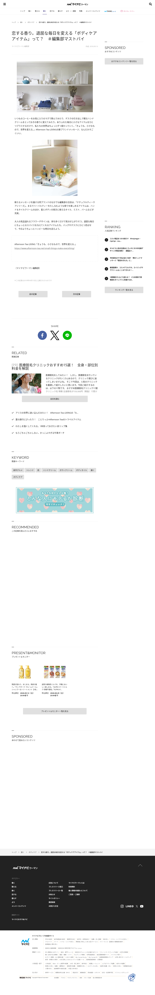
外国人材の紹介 (73, 968)
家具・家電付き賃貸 (51, 959)
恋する (52, 11)
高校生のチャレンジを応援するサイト (86, 952)
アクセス (63, 978)
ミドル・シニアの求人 (67, 942)
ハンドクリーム (49, 470)
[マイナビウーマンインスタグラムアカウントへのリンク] (122, 906)
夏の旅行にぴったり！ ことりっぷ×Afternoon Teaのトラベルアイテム (48, 419)
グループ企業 (87, 978)
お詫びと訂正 (53, 906)
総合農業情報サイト (103, 955)
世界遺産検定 (91, 955)
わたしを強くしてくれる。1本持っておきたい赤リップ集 (41, 426)
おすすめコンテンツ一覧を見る (124, 61)
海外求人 (106, 939)
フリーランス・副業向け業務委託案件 (111, 942)
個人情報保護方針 (97, 978)
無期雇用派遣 (127, 966)
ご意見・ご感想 (74, 894)
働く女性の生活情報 (51, 955)
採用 (81, 978)
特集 (80, 11)
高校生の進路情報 (50, 948)
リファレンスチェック (122, 972)
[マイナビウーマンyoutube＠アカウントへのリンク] (141, 906)
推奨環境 (52, 902)
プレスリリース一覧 (56, 890)
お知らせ (52, 894)
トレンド (30, 470)
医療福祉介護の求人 (51, 944)
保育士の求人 (117, 966)
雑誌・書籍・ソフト (66, 955)
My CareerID (93, 957)
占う (67, 11)
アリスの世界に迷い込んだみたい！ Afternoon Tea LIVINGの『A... (46, 412)
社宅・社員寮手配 (107, 972)
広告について (53, 883)
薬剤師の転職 (71, 966)
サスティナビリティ (73, 978)
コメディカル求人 (92, 966)
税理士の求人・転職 (51, 966)
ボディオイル (81, 470)
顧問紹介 (62, 966)
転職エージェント (94, 963)
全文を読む (54, 399)
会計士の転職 (120, 963)
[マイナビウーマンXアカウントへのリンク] (137, 906)
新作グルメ (17, 470)
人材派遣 (48, 963)
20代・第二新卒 (75, 963)
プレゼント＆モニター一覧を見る (54, 711)
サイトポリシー (54, 898)
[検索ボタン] (150, 4)
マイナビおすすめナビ (20, 919)
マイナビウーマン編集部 (20, 46)
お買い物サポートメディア (123, 957)
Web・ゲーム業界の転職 (60, 963)
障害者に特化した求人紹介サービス (87, 942)
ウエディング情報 (79, 955)
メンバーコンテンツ (93, 11)
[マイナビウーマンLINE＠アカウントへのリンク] (130, 906)
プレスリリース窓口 (56, 887)
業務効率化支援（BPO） (63, 972)
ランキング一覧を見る (124, 290)
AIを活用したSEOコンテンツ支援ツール (72, 959)
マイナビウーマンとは (76, 883)
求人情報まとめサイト (52, 952)
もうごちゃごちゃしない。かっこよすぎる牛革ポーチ (39, 433)
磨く (44, 11)
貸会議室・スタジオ (94, 972)
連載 (74, 11)
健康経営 (83, 972)
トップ (22, 11)
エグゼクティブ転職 (108, 963)
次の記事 (76, 294)
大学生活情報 (124, 952)
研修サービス (49, 972)
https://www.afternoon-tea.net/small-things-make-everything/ (45, 248)
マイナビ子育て (116, 955)
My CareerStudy (81, 957)
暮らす (60, 11)
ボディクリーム (66, 470)
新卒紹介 (84, 963)
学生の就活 (48, 939)
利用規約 (72, 887)
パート (56, 942)
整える (37, 11)
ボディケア (31, 22)
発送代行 (75, 972)
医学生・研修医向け (83, 939)
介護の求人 (48, 968)
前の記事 (33, 294)
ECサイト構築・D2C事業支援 (54, 957)
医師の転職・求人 (105, 966)
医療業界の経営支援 (60, 968)
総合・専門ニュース (67, 952)
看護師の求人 (81, 966)
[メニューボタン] (4, 4)
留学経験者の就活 (59, 939)
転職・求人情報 (96, 939)
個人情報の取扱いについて (78, 890)
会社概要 (56, 978)
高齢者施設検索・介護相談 (94, 959)
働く (30, 11)
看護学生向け (71, 939)
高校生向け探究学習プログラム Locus (70, 948)
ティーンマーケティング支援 (109, 952)
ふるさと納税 (69, 957)
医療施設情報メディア (106, 957)
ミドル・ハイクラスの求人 (119, 939)
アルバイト (48, 942)
